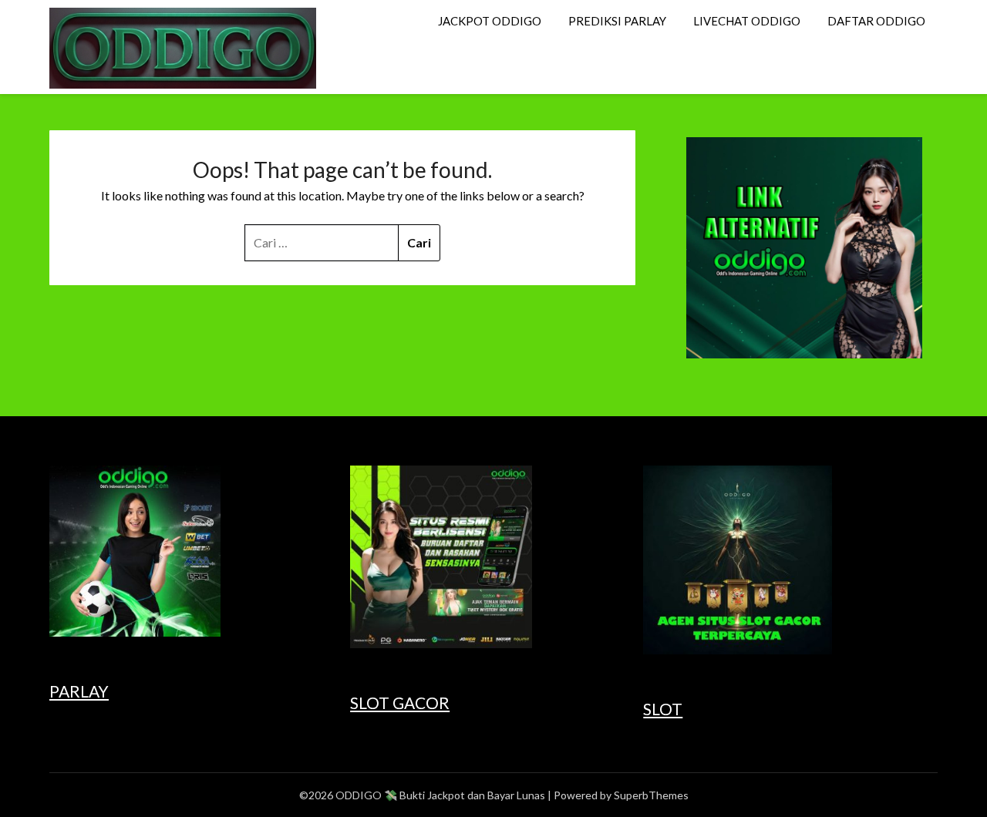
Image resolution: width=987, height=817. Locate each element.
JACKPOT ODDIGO (489, 21)
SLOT (662, 708)
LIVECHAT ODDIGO (746, 21)
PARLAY (79, 691)
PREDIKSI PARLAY (617, 21)
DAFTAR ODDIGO (876, 21)
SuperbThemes (651, 795)
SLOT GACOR (400, 702)
